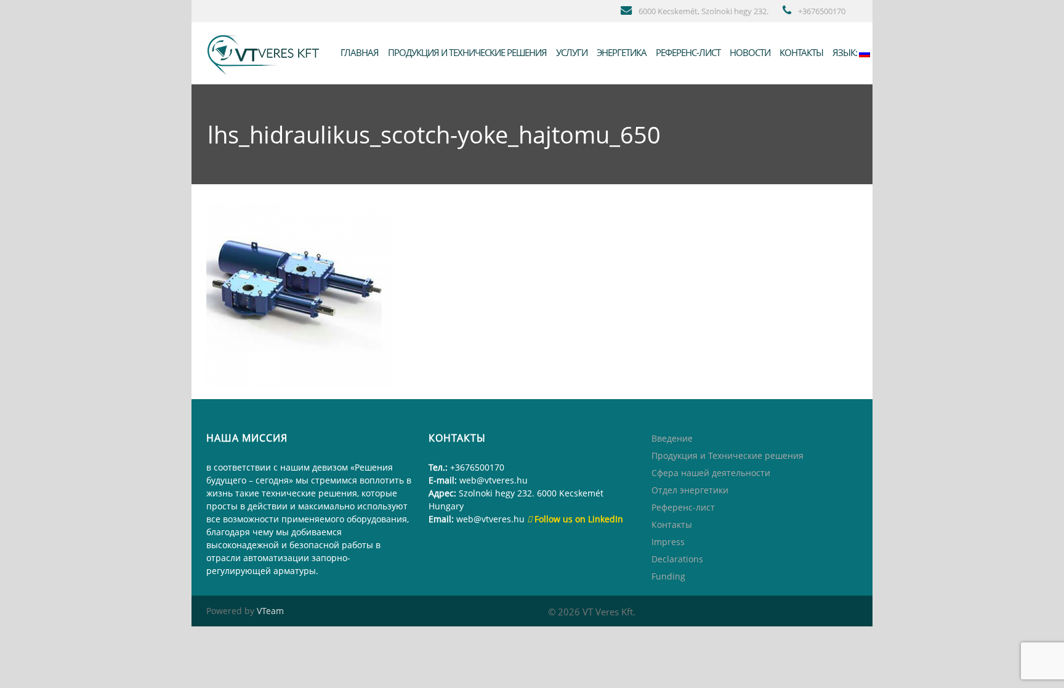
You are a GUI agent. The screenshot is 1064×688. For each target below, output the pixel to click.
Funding (668, 576)
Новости (749, 52)
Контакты (800, 52)
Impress (668, 542)
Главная (359, 52)
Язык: (845, 52)
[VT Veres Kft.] (266, 52)
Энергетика (621, 52)
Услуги (570, 52)
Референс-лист (687, 52)
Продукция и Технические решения (466, 52)
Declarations (677, 559)
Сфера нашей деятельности (710, 473)
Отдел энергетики (689, 490)
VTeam (270, 611)
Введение (672, 438)
